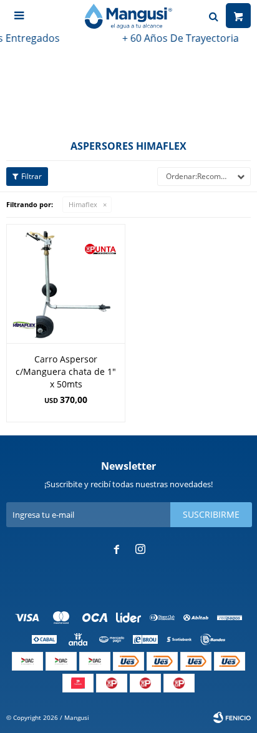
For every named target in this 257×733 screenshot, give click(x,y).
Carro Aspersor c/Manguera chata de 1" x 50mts (66, 371)
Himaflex (83, 204)
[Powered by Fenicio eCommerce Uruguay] (232, 717)
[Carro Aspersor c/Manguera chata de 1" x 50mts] (65, 283)
